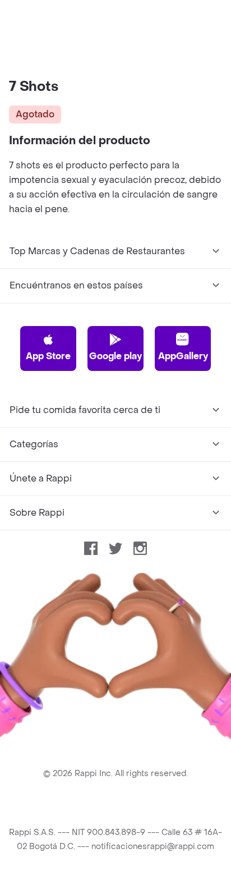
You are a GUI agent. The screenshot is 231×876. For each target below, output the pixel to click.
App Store (48, 356)
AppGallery (183, 356)
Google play (115, 356)
